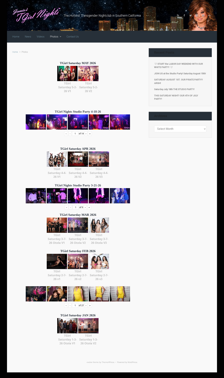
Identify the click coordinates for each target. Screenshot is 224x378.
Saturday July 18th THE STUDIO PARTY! (174, 89)
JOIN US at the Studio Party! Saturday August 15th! (180, 73)
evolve (89, 362)
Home (15, 52)
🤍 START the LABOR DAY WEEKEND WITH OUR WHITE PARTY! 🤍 (178, 66)
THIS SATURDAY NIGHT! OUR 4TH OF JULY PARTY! (176, 97)
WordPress (132, 362)
